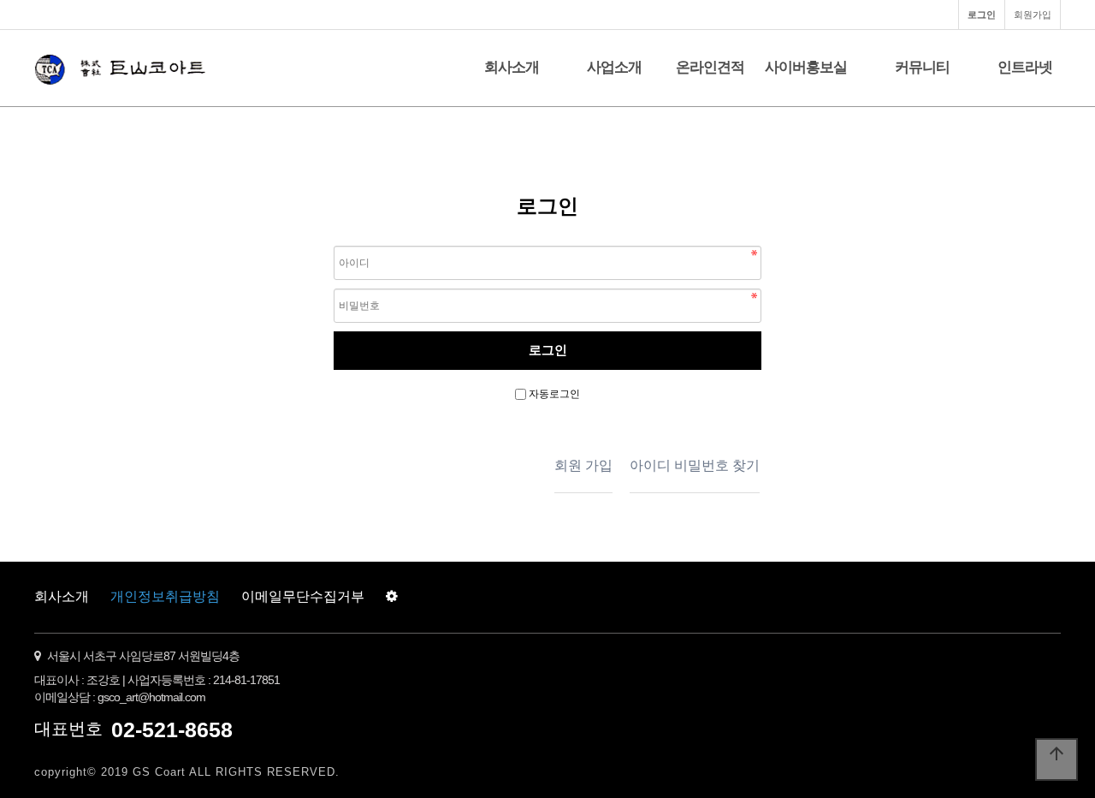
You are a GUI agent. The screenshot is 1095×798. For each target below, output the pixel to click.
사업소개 (614, 67)
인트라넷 (1024, 67)
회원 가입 (583, 465)
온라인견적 (710, 67)
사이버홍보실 (806, 67)
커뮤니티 (922, 67)
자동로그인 (554, 394)
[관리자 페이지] (392, 597)
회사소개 (511, 67)
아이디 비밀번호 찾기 (695, 465)
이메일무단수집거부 (302, 596)
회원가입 (1032, 14)
